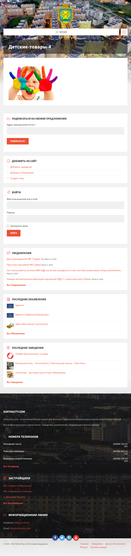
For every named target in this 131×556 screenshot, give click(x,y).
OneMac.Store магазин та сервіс (31, 353)
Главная (84, 543)
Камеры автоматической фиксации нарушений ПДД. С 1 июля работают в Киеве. (49, 279)
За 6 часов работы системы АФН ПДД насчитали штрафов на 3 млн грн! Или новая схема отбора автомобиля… (65, 270)
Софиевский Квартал (14, 496)
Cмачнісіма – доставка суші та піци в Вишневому (40, 372)
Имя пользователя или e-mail (22, 199)
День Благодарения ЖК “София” (24, 258)
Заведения (97, 543)
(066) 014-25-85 (21, 522)
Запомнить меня (19, 225)
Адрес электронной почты (21, 124)
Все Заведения (15, 382)
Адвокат (19, 305)
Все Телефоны (11, 466)
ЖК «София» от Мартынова (17, 485)
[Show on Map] (124, 32)
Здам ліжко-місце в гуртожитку (31, 323)
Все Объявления (16, 333)
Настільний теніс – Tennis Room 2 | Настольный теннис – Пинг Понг (50, 363)
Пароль (11, 212)
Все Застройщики (13, 503)
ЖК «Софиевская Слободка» (18, 491)
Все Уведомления (16, 285)
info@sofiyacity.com (20, 528)
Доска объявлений (115, 543)
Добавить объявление (22, 172)
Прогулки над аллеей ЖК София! (24, 264)
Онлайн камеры (98, 547)
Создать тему (17, 178)
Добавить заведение (21, 166)
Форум (84, 547)
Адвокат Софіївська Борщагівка (32, 314)
